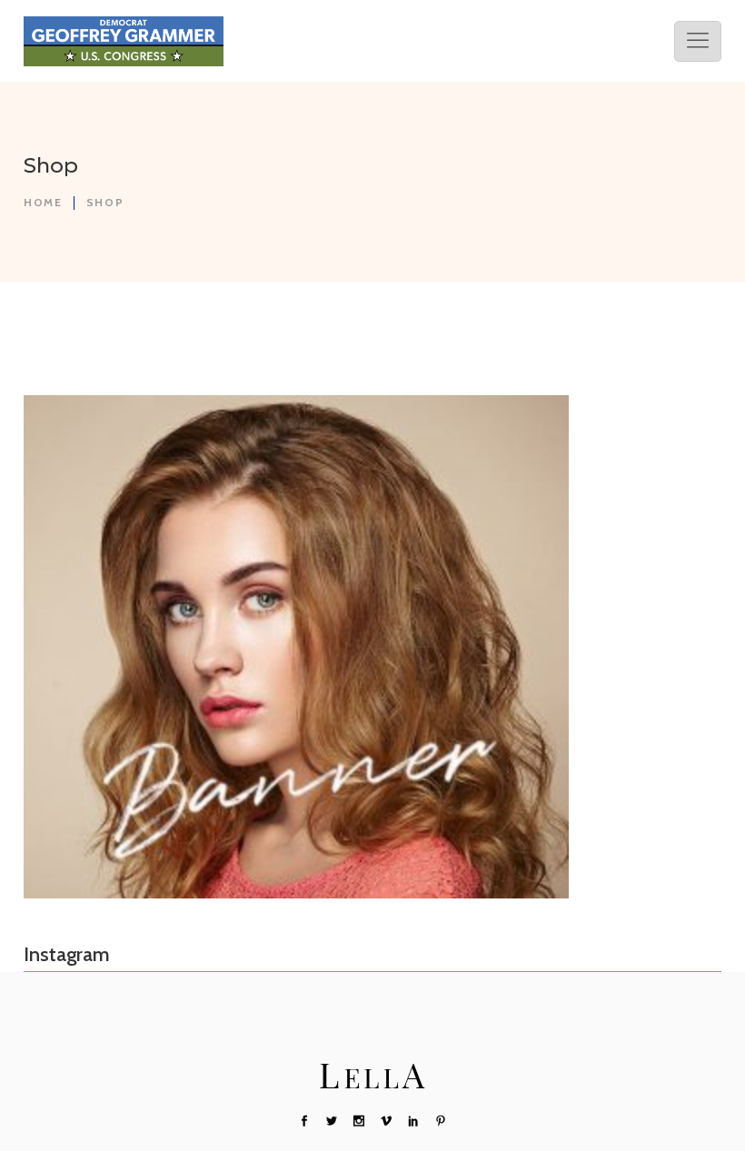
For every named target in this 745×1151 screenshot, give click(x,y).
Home (43, 202)
